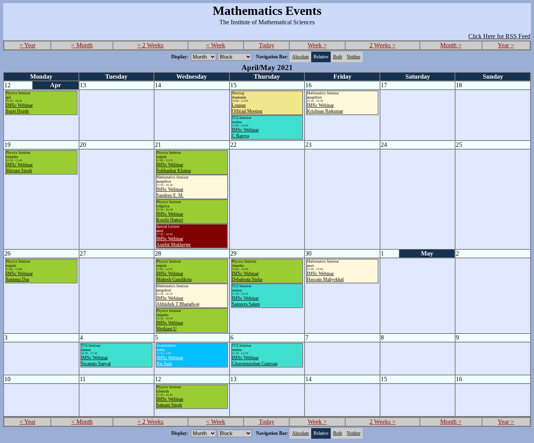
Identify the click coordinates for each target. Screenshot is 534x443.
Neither (353, 56)
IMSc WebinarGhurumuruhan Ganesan (255, 360)
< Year (28, 45)
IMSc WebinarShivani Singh (19, 167)
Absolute (300, 56)
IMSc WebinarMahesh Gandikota (174, 276)
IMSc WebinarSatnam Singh (169, 402)
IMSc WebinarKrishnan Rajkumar (325, 108)
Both (337, 56)
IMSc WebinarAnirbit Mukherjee (173, 241)
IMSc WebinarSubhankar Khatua (173, 167)
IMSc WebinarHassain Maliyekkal (325, 276)
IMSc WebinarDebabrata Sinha (247, 276)
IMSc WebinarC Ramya (245, 133)
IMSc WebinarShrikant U (169, 325)
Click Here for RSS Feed (499, 36)
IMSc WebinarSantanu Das (19, 276)
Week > (317, 45)
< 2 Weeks (150, 45)
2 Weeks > (382, 45)
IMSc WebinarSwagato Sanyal (96, 360)
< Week (215, 45)
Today (266, 45)
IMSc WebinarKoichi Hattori (169, 217)
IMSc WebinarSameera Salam (246, 301)
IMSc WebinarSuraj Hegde (19, 108)
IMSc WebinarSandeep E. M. (170, 192)
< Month (82, 45)
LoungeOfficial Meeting (247, 108)
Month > (451, 45)
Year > (506, 45)
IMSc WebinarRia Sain (169, 360)
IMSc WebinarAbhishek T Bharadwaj (177, 301)
